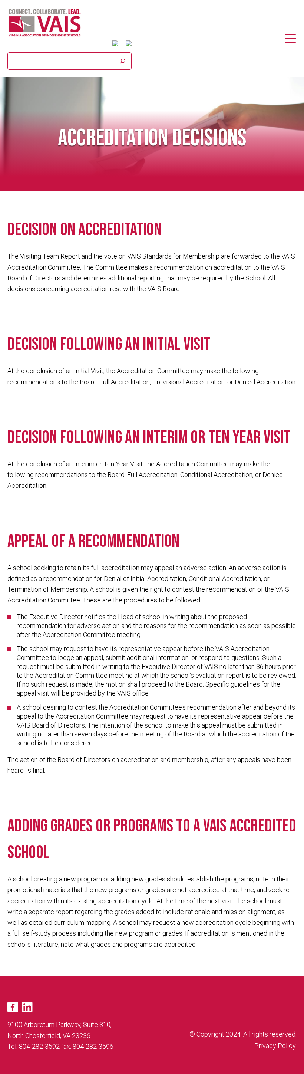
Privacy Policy (275, 1046)
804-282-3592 (39, 1046)
